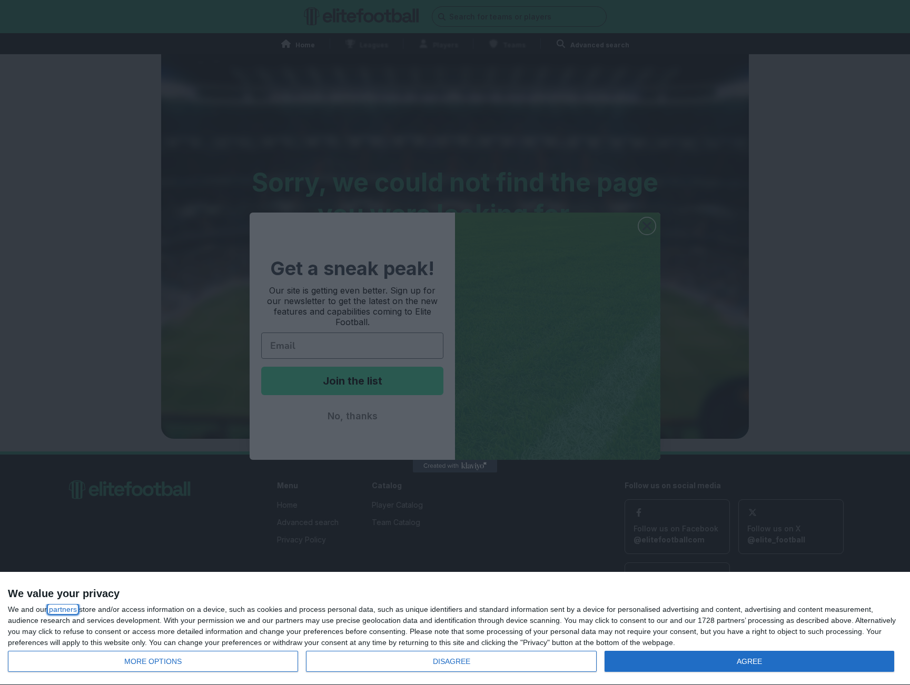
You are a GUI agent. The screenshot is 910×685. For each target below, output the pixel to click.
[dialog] (455, 628)
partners (63, 609)
